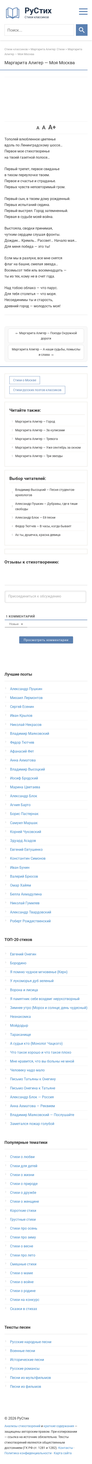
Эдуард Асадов (23, 841)
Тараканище (20, 1035)
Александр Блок (23, 796)
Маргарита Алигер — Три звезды (39, 456)
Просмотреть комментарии (46, 640)
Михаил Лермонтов (26, 698)
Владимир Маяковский (29, 733)
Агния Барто (20, 805)
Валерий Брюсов (24, 876)
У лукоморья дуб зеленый (32, 981)
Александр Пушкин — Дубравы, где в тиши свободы (46, 506)
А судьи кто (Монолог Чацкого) (36, 1043)
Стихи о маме (21, 1273)
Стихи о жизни (22, 1175)
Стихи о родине (23, 1291)
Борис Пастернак (24, 814)
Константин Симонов (28, 858)
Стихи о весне (21, 1246)
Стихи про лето (22, 1255)
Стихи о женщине (24, 1201)
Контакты (65, 1448)
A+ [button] (52, 127)
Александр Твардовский (30, 912)
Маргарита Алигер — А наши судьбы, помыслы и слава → (46, 352)
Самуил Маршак (24, 823)
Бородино (18, 963)
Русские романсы (25, 1368)
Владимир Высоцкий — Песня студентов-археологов (45, 492)
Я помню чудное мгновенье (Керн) (39, 972)
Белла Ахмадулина (26, 894)
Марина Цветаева (25, 787)
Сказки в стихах (23, 1309)
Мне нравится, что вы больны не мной (42, 1061)
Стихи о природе (24, 1184)
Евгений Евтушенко (26, 849)
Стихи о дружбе (23, 1192)
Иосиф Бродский (24, 778)
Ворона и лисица (24, 990)
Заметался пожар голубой (32, 1124)
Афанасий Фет (22, 751)
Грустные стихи (23, 1219)
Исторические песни (27, 1360)
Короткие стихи (23, 1210)
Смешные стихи (23, 1264)
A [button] (37, 127)
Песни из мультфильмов (30, 1378)
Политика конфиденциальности (28, 1453)
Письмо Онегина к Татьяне (32, 1088)
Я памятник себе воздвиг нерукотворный (44, 999)
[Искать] (82, 30)
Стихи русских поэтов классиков (37, 390)
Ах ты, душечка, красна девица (38, 535)
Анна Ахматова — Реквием (32, 1106)
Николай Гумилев (25, 903)
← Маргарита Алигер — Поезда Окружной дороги (46, 335)
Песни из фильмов (25, 1386)
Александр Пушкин (26, 689)
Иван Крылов (21, 715)
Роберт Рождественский (30, 921)
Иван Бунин (19, 867)
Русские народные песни (30, 1342)
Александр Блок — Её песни (35, 517)
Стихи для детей (23, 1166)
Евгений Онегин (23, 954)
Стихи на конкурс (24, 1300)
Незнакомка (20, 1017)
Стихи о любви (22, 1157)
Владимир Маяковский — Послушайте (42, 1115)
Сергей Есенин (22, 707)
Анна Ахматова (23, 760)
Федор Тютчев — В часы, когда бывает (43, 526)
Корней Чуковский (25, 832)
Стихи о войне (21, 1282)
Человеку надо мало (27, 1070)
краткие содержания (59, 1426)
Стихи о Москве (24, 380)
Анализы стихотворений (22, 1426)
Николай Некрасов (26, 725)
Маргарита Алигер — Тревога (36, 439)
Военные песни (22, 1351)
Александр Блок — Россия (32, 1097)
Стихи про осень (23, 1228)
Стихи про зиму (23, 1237)
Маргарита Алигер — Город (35, 421)
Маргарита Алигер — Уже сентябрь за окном (48, 447)
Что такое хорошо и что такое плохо (40, 1052)
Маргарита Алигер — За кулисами (40, 430)
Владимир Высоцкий (27, 769)
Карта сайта (63, 1453)
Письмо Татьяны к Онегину (33, 1079)
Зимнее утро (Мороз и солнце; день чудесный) (49, 1008)
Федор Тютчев (22, 742)
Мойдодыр (19, 1025)
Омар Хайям (20, 885)
